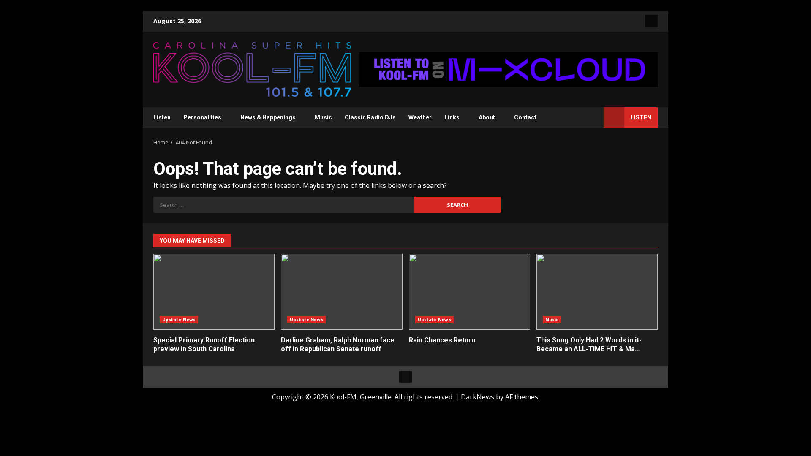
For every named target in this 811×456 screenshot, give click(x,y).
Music (323, 117)
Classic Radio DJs (370, 117)
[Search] (593, 117)
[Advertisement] (508, 68)
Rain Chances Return (469, 292)
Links (452, 117)
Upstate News (179, 320)
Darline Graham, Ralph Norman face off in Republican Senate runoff (341, 292)
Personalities (202, 117)
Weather (420, 117)
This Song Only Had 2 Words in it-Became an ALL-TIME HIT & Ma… (597, 292)
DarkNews (477, 397)
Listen (162, 117)
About (487, 117)
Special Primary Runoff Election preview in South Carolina (214, 292)
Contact (525, 117)
